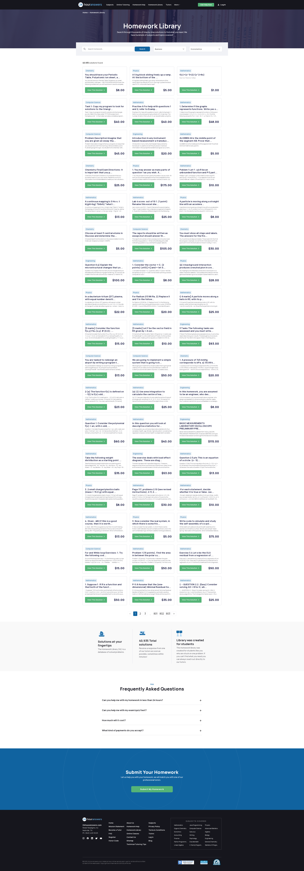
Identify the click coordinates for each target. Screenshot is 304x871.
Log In (151, 837)
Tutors (151, 833)
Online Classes (133, 833)
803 (168, 613)
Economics (177, 832)
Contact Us (131, 837)
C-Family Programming (197, 845)
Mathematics (178, 825)
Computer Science (195, 828)
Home (85, 12)
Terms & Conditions (157, 830)
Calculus (192, 832)
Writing (192, 835)
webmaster (96, 863)
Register (112, 837)
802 (162, 613)
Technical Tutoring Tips (136, 844)
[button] (177, 5)
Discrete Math (194, 842)
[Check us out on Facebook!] (88, 838)
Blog (150, 841)
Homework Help (133, 826)
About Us (130, 823)
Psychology (193, 838)
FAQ (110, 833)
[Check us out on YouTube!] (101, 838)
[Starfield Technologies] (186, 862)
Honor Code (114, 841)
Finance (176, 838)
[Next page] (174, 613)
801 (155, 613)
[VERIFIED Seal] (216, 862)
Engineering (209, 838)
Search (142, 49)
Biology (207, 835)
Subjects (152, 823)
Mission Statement (116, 826)
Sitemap (130, 841)
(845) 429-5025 (91, 833)
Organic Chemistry (180, 828)
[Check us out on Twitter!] (96, 838)
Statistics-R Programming (213, 845)
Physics (207, 825)
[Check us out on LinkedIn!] (92, 838)
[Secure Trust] (204, 862)
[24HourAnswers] (90, 4)
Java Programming (196, 825)
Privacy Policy (154, 826)
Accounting (178, 835)
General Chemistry (211, 842)
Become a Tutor (115, 830)
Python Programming (181, 842)
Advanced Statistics (211, 828)
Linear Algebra (179, 845)
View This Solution (95, 90)
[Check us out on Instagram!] (83, 838)
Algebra (207, 832)
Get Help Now (206, 5)
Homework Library (97, 12)
